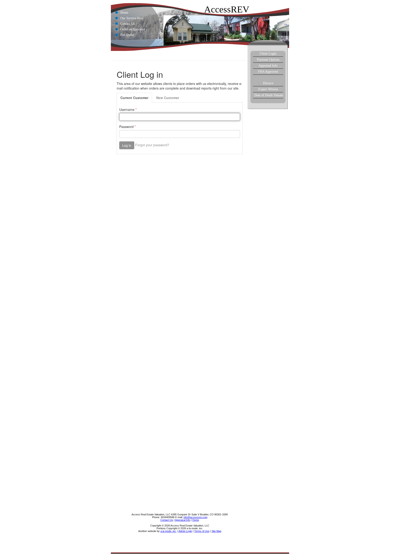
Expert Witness (268, 89)
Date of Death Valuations (268, 95)
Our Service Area (131, 18)
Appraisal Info (268, 65)
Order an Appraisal (132, 29)
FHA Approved (268, 71)
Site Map (216, 531)
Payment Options (268, 59)
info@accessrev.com (195, 517)
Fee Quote (127, 35)
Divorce (268, 83)
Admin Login (185, 531)
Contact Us (127, 23)
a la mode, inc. (168, 531)
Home (124, 12)
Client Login (268, 53)
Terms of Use (201, 531)
